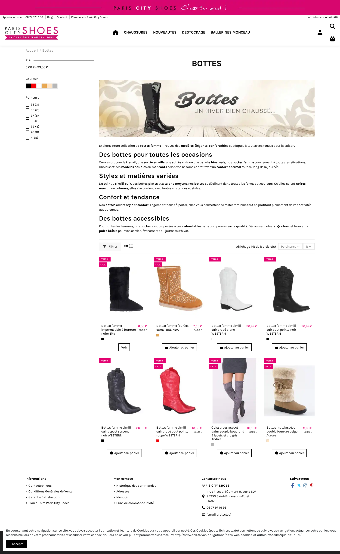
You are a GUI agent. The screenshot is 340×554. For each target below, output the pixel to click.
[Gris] (212, 444)
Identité (121, 497)
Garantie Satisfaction (43, 497)
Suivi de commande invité (135, 503)
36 (35, 110)
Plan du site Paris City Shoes (89, 17)
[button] (135, 32)
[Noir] (102, 339)
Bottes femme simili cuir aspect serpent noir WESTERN (116, 431)
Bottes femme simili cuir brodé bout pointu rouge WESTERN (172, 431)
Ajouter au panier (181, 347)
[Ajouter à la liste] (145, 263)
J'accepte (16, 544)
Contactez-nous (40, 486)
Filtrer (112, 247)
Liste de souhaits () (324, 17)
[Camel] (157, 335)
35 (35, 104)
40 (35, 132)
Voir (124, 347)
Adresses (122, 491)
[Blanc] (212, 339)
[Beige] (267, 440)
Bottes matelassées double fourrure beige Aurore (281, 431)
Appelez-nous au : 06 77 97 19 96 (23, 17)
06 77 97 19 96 (216, 508)
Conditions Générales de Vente (50, 491)
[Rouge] (157, 440)
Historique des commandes (136, 486)
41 (34, 137)
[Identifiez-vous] (320, 33)
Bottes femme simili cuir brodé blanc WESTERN (226, 330)
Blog (50, 17)
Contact (62, 17)
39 (35, 126)
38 (35, 121)
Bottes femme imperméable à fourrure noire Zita (118, 330)
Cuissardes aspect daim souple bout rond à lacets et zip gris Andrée (227, 433)
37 (35, 115)
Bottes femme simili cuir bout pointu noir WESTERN (281, 330)
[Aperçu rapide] (145, 271)
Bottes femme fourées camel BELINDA (172, 328)
